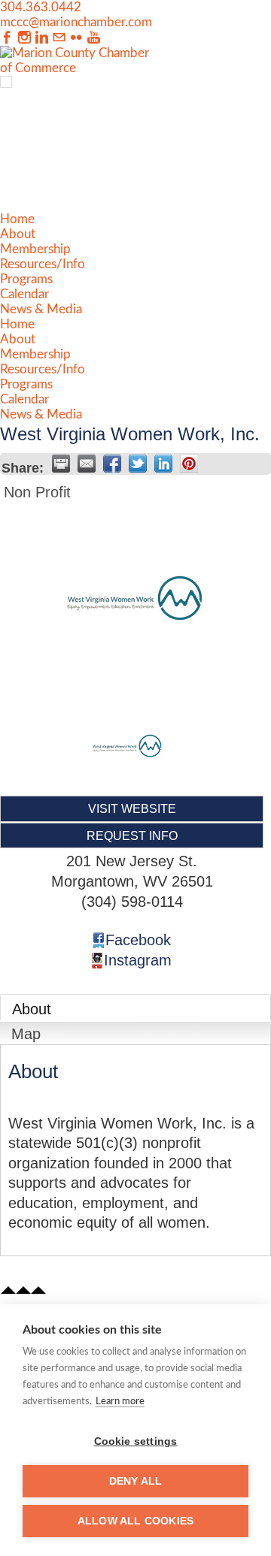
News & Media (41, 309)
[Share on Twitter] (138, 464)
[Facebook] (7, 38)
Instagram (138, 960)
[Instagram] (24, 38)
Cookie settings (136, 1441)
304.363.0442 (40, 7)
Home (17, 219)
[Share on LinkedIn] (163, 464)
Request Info (132, 835)
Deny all (136, 1481)
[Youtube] (93, 38)
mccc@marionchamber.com (76, 22)
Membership (35, 249)
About (17, 234)
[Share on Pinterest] (189, 464)
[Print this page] (61, 464)
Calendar (24, 294)
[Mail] (59, 38)
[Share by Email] (87, 464)
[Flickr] (76, 38)
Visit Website (132, 808)
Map (26, 1034)
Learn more (120, 1401)
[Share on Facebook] (112, 464)
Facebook (138, 940)
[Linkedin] (41, 38)
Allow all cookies (135, 1521)
